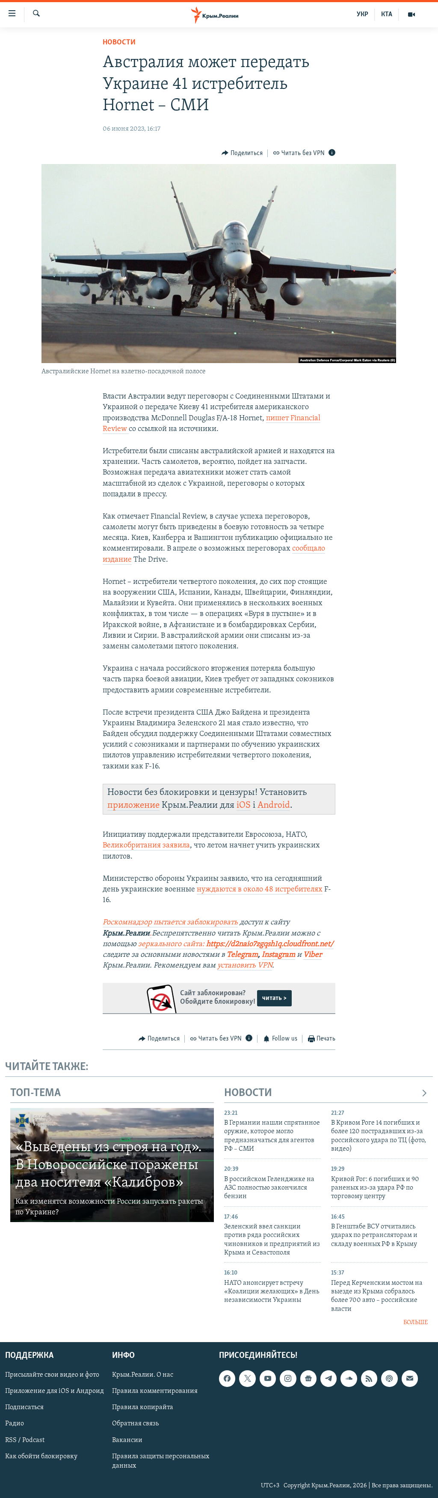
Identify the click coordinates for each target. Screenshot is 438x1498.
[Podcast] (389, 1378)
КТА (386, 14)
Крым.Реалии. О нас (142, 1375)
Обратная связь (135, 1423)
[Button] (242, 153)
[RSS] (369, 1378)
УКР (362, 14)
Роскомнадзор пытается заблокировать (170, 922)
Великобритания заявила (146, 846)
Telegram (242, 955)
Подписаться (24, 1407)
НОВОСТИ (248, 1093)
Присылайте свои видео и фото (52, 1375)
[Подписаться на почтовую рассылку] (410, 1378)
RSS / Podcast (24, 1439)
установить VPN (244, 966)
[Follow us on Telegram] (328, 1378)
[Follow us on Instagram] (288, 1378)
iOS (244, 805)
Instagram (278, 955)
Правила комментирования (155, 1391)
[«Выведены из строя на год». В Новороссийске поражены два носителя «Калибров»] (112, 1165)
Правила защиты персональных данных (160, 1461)
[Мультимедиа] (411, 15)
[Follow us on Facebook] (227, 1378)
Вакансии (127, 1439)
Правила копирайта (142, 1407)
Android (273, 805)
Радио (14, 1423)
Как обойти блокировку (41, 1456)
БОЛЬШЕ (415, 1322)
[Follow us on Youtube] (268, 1378)
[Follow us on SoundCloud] (348, 1378)
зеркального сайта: (236, 944)
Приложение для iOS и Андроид (54, 1391)
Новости (119, 43)
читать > (274, 998)
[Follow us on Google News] (308, 1378)
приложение (133, 805)
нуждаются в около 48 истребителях (260, 890)
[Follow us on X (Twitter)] (247, 1378)
